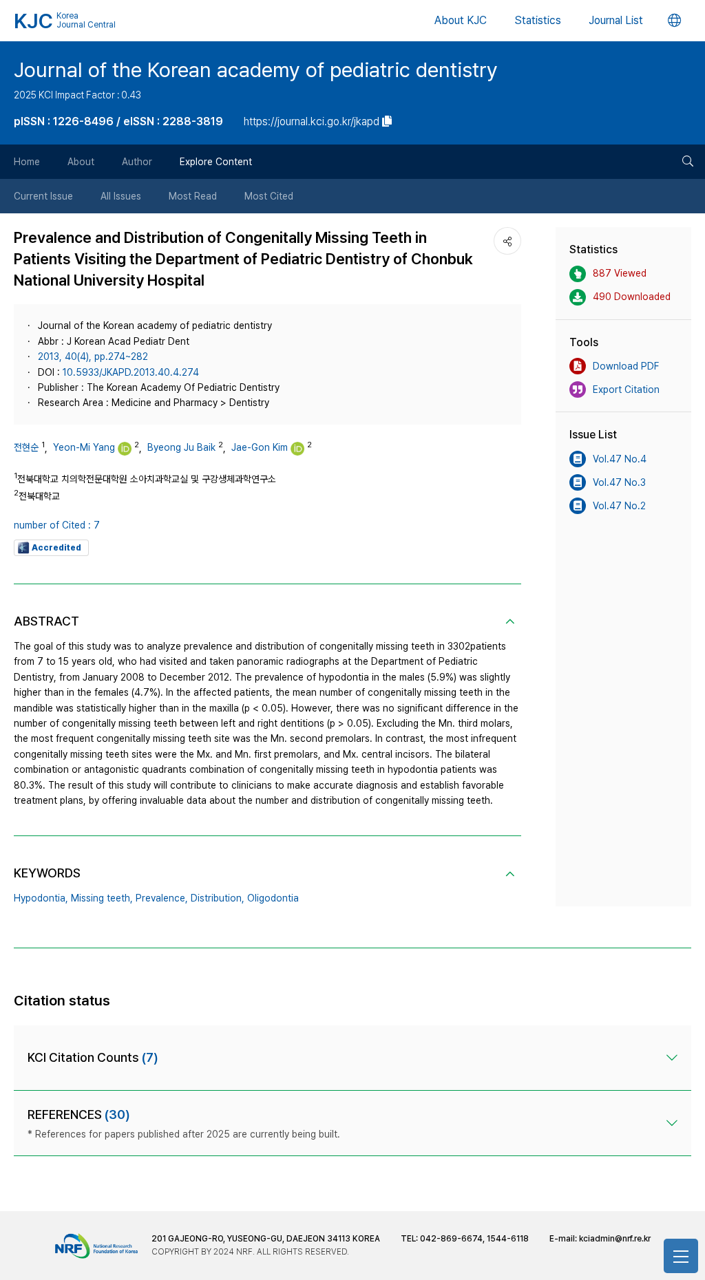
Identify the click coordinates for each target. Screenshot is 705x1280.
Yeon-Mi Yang (84, 447)
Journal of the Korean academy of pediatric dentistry (256, 69)
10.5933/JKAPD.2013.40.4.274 (131, 372)
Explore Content (216, 161)
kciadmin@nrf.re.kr (615, 1239)
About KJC (460, 20)
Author (137, 161)
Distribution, (217, 898)
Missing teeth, (102, 898)
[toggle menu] (681, 1256)
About (80, 161)
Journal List (616, 20)
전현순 (26, 447)
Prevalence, (162, 898)
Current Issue (43, 196)
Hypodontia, (41, 898)
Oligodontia (273, 898)
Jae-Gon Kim (259, 447)
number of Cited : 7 (57, 525)
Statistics (537, 20)
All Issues (121, 196)
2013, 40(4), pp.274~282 (93, 356)
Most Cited (268, 196)
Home (27, 161)
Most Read (193, 196)
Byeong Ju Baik (181, 447)
